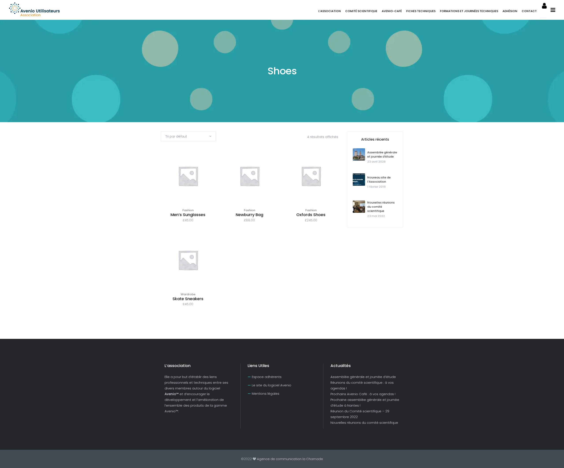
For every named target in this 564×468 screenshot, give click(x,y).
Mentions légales (265, 393)
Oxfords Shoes (310, 214)
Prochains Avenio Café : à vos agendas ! (362, 394)
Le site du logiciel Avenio (271, 385)
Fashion (188, 210)
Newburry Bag (249, 214)
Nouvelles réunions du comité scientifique (381, 206)
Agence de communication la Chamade (289, 459)
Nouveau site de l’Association (379, 179)
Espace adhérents (267, 376)
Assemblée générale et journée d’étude (382, 154)
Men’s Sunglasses (188, 214)
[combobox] (188, 136)
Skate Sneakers (188, 298)
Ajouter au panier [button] (188, 182)
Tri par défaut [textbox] (176, 136)
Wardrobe (188, 294)
